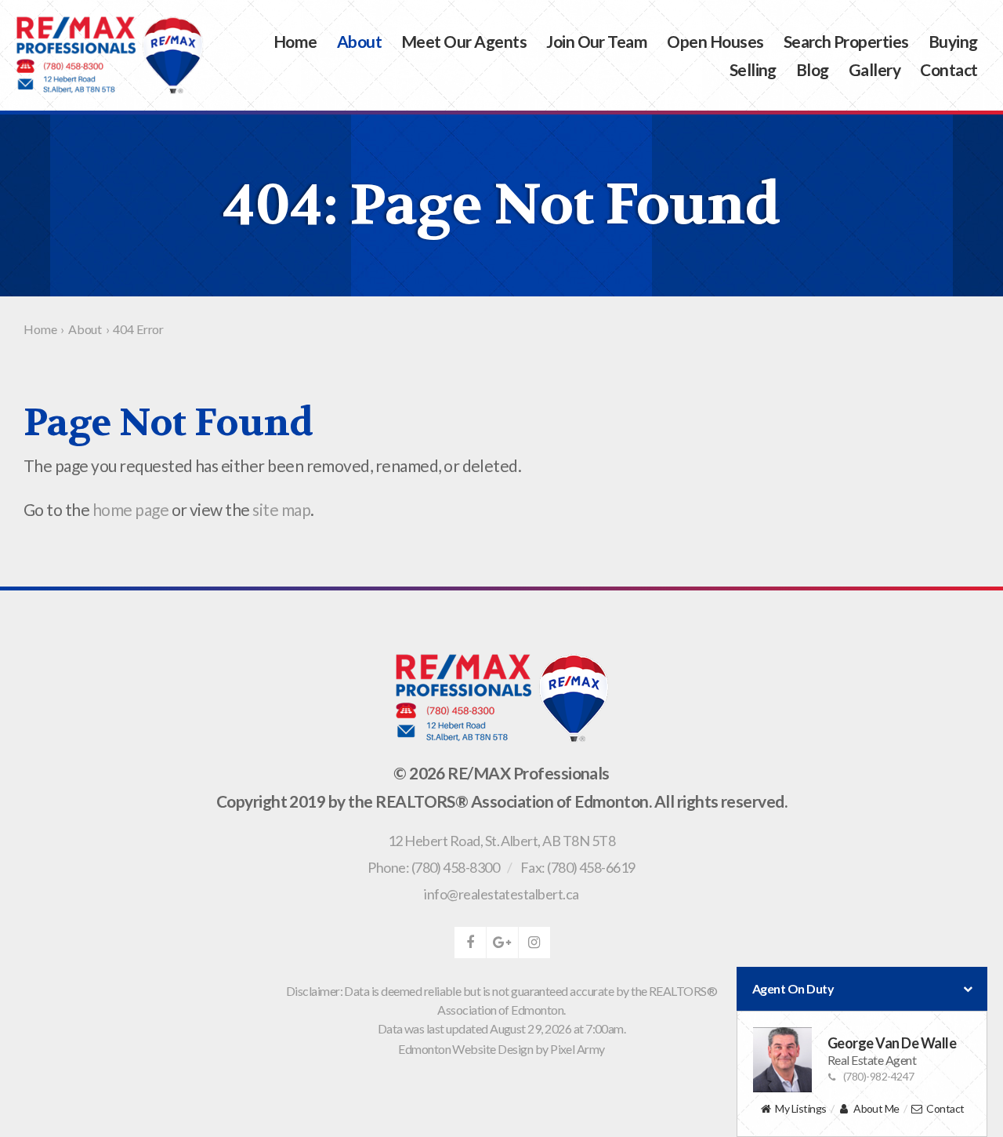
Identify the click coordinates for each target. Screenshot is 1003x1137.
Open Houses (715, 41)
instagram (534, 942)
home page (130, 509)
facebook (470, 942)
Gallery (874, 69)
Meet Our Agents (464, 41)
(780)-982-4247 (878, 1076)
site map (281, 509)
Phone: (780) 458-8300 (433, 867)
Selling (753, 69)
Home (295, 41)
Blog (812, 69)
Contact (948, 69)
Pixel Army (577, 1048)
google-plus (502, 942)
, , (501, 840)
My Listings (800, 1108)
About (359, 41)
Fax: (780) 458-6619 (577, 867)
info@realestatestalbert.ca (501, 894)
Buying (953, 41)
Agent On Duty (793, 988)
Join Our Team (596, 41)
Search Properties (846, 41)
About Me (876, 1108)
